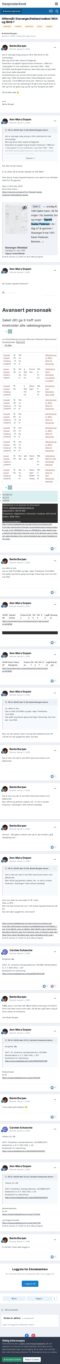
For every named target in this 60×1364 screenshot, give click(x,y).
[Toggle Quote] (6, 130)
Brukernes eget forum (26, 36)
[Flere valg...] (55, 47)
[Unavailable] (30, 228)
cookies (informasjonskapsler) (32, 1344)
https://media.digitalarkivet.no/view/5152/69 (21, 1078)
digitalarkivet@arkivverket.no (21, 508)
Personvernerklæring (11, 521)
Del (15, 1298)
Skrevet (19, 49)
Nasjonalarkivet (14, 4)
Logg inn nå (30, 1283)
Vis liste (8, 345)
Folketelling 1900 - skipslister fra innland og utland (50, 375)
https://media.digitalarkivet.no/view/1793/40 (21, 1214)
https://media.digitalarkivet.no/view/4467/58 (21, 1223)
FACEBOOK (7, 494)
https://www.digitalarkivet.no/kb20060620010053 (23, 1151)
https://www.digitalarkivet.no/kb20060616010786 (23, 973)
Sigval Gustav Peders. (6, 372)
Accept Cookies (13, 1359)
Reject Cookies (32, 1359)
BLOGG (6, 497)
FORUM (6, 500)
